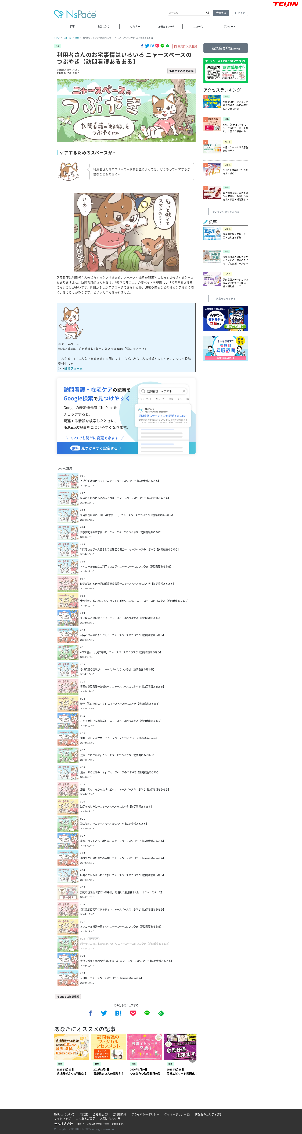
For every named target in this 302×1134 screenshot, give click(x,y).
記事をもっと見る (226, 298)
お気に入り (104, 26)
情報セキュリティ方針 (209, 1114)
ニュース (198, 26)
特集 (77, 37)
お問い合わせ (109, 1118)
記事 (72, 26)
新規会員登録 (226, 48)
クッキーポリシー (175, 1114)
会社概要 (99, 1114)
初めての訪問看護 (183, 71)
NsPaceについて (64, 1114)
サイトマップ (62, 1118)
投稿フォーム (73, 368)
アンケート (230, 26)
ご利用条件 (119, 1114)
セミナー (135, 26)
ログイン (240, 13)
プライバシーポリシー (145, 1114)
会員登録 (221, 13)
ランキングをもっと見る (225, 211)
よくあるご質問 (85, 1118)
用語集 (84, 1114)
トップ (57, 37)
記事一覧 (67, 37)
